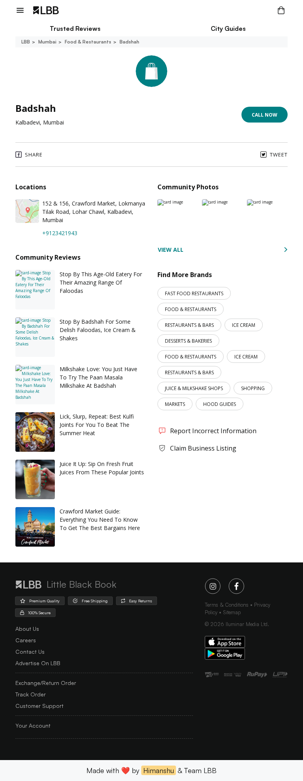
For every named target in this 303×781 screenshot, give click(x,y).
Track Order (30, 694)
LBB (25, 42)
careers (25, 640)
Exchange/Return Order (45, 682)
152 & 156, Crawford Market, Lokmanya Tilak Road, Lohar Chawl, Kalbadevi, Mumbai (93, 212)
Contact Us (30, 651)
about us (27, 628)
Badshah (129, 42)
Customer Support (39, 705)
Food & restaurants (88, 42)
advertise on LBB (37, 663)
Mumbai (47, 42)
